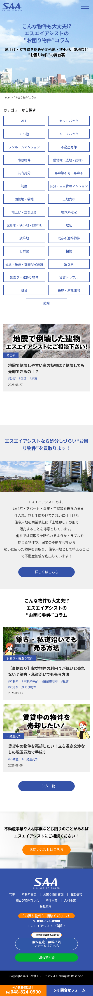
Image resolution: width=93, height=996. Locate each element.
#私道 (65, 681)
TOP (7, 97)
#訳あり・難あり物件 (22, 687)
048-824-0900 (46, 921)
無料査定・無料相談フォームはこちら (46, 943)
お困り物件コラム (27, 900)
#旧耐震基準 (50, 681)
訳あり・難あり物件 (20, 658)
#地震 (33, 378)
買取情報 (76, 894)
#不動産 (13, 681)
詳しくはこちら (46, 571)
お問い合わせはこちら (46, 849)
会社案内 (45, 906)
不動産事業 (29, 894)
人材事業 (70, 900)
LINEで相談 (46, 957)
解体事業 (51, 900)
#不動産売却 (30, 681)
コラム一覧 (46, 785)
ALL (24, 120)
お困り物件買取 (53, 894)
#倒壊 (22, 378)
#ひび (12, 378)
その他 (11, 355)
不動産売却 (14, 736)
